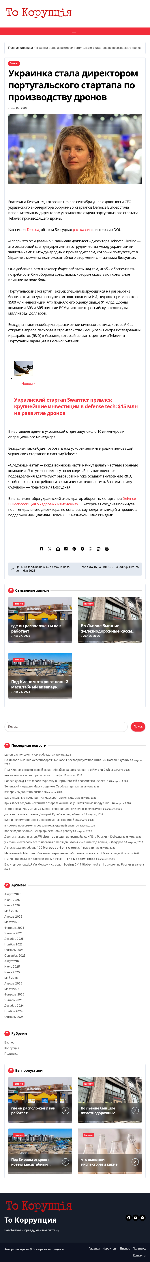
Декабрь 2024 (14, 1005)
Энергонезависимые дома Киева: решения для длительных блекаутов (53, 809)
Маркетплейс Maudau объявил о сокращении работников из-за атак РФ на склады (62, 853)
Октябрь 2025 (13, 950)
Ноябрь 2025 (13, 944)
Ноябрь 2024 (13, 1011)
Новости (28, 384)
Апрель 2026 (13, 916)
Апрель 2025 (13, 983)
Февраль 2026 (14, 927)
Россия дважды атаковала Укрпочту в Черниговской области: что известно (56, 781)
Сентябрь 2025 (15, 955)
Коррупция (11, 1048)
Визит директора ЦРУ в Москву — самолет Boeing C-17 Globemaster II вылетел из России (67, 864)
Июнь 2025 (12, 972)
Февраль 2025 (14, 994)
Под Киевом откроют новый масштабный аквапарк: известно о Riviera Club (39, 687)
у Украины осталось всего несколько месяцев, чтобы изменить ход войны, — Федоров (63, 842)
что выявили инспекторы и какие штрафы (33, 775)
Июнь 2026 (12, 905)
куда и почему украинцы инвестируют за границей (39, 820)
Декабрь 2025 (14, 938)
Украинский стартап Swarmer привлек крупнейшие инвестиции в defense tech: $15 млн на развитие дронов (76, 406)
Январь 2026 (13, 933)
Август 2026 (12, 894)
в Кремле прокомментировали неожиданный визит (39, 825)
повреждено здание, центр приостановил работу (38, 831)
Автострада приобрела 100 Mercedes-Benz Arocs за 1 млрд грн (50, 847)
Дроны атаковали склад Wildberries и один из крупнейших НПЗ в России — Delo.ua (63, 836)
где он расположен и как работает (36, 628)
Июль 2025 (12, 966)
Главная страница (20, 47)
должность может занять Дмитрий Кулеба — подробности (43, 814)
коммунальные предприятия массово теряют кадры (40, 797)
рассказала (82, 229)
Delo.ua (33, 229)
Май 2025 (11, 978)
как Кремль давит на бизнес (23, 792)
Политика (11, 1053)
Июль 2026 (12, 900)
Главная (94, 1248)
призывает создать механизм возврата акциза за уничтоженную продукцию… (57, 803)
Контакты (139, 1255)
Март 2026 (11, 922)
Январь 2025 (13, 1000)
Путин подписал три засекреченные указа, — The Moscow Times (49, 859)
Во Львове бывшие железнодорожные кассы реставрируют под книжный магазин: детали (109, 633)
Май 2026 (11, 911)
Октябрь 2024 (14, 1017)
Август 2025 (12, 961)
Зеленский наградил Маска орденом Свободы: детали (42, 786)
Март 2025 (11, 989)
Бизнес (14, 63)
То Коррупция (30, 1220)
